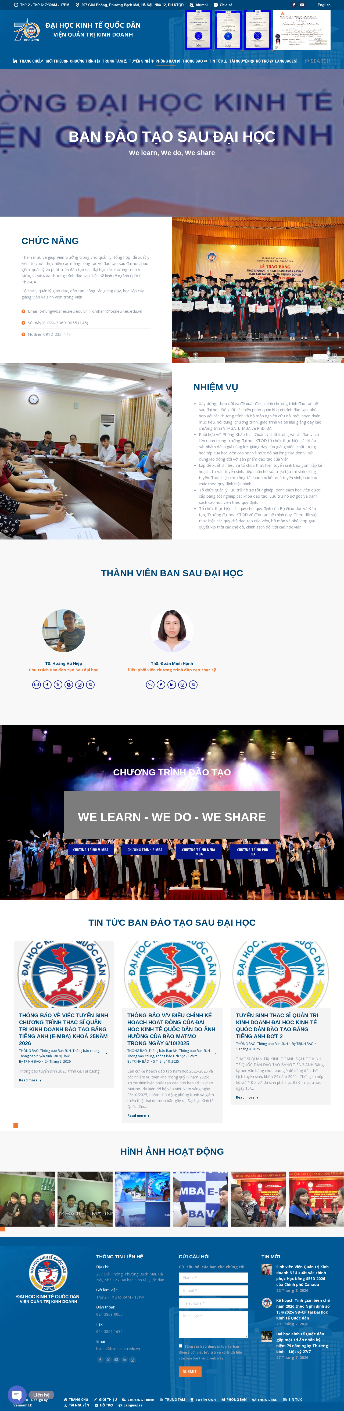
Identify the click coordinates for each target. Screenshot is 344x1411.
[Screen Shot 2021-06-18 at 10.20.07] (85, 1199)
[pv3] (258, 1199)
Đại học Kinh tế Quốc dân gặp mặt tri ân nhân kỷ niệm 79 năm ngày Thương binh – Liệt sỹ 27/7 (302, 1342)
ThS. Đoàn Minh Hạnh (172, 663)
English (324, 5)
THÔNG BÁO (29, 1050)
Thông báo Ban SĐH (55, 1050)
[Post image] (266, 1269)
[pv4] (316, 1199)
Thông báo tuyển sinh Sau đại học (44, 1056)
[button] (15, 1125)
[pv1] (200, 1199)
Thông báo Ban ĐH (163, 1050)
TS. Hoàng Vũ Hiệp (63, 663)
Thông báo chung (86, 1050)
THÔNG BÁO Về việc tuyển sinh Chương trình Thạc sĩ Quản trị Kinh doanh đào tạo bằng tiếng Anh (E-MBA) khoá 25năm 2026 (63, 1029)
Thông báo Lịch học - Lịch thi (177, 1056)
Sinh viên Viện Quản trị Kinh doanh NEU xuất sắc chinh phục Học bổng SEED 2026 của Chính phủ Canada (302, 1275)
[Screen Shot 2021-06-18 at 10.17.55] (142, 1199)
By (30, 1061)
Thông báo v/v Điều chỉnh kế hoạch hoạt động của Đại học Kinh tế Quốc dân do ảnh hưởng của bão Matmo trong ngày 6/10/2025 (171, 1029)
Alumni (202, 5)
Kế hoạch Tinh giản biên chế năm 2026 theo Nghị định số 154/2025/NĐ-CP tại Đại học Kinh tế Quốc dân (303, 1309)
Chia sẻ (226, 5)
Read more (28, 1080)
